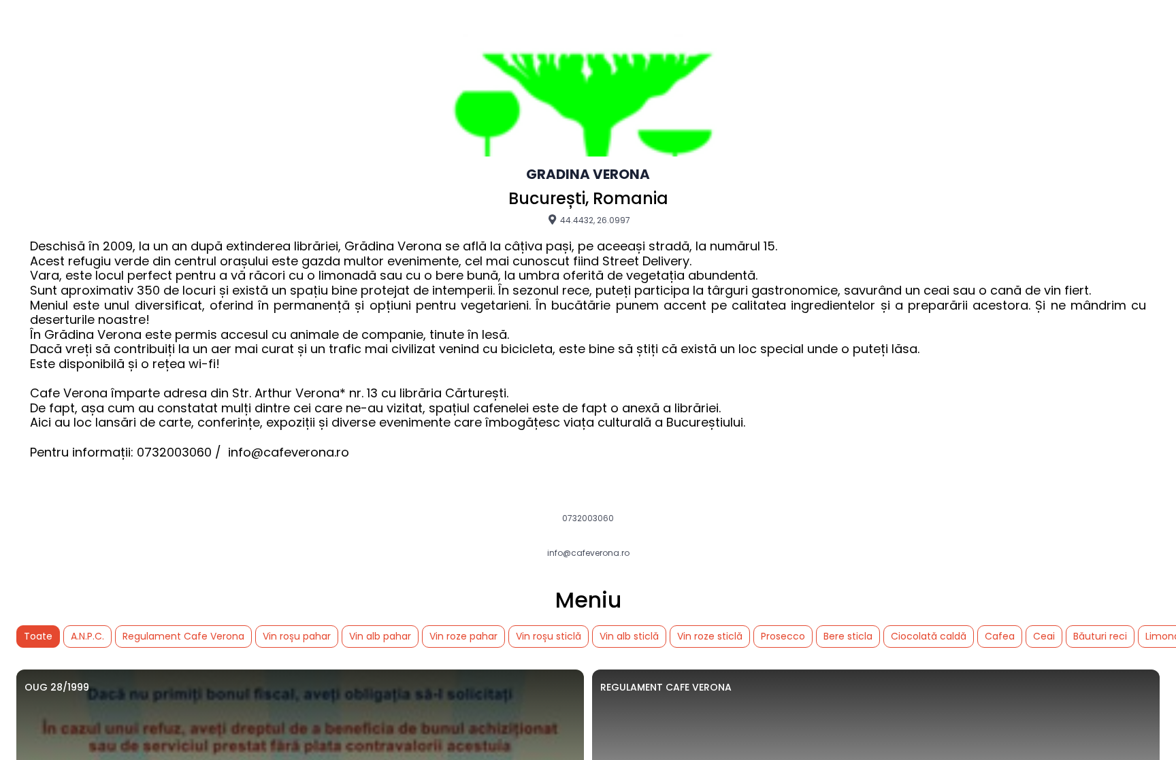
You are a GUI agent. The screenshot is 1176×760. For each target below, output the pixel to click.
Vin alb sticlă (629, 636)
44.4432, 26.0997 (594, 219)
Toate (38, 636)
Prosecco (783, 636)
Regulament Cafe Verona (183, 636)
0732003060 (588, 518)
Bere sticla (847, 636)
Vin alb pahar (380, 636)
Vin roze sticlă (709, 636)
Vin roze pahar (463, 636)
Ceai (1044, 636)
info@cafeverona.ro (588, 553)
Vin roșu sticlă (548, 636)
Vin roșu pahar (297, 636)
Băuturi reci (1100, 636)
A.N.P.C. (87, 636)
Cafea (1000, 636)
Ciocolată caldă (928, 636)
